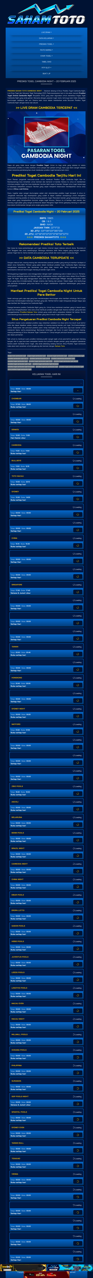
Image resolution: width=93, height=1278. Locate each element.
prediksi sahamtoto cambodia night (63, 358)
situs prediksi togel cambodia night (19, 369)
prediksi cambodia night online (40, 358)
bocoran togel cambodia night (57, 356)
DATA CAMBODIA (36, 258)
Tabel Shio (46, 62)
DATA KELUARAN (45, 38)
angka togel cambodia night (36, 356)
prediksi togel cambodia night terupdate (21, 366)
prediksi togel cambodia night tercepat (45, 364)
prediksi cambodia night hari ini (18, 358)
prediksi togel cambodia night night (19, 364)
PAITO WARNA (45, 50)
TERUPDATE (59, 258)
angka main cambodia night (17, 356)
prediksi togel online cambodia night (71, 366)
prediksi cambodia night (76, 356)
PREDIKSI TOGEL (46, 44)
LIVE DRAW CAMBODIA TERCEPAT (46, 108)
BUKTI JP (46, 73)
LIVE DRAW (45, 32)
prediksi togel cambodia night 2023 (40, 361)
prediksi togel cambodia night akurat (66, 361)
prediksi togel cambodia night (18, 361)
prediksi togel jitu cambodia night (47, 366)
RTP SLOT (46, 67)
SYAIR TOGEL (45, 56)
